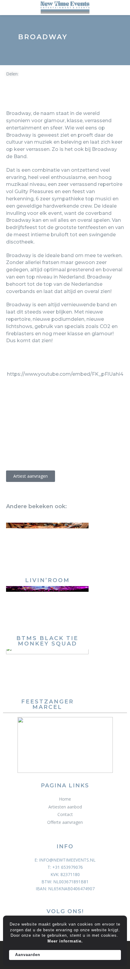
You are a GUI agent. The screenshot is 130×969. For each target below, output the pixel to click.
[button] (10, 97)
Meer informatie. (65, 941)
